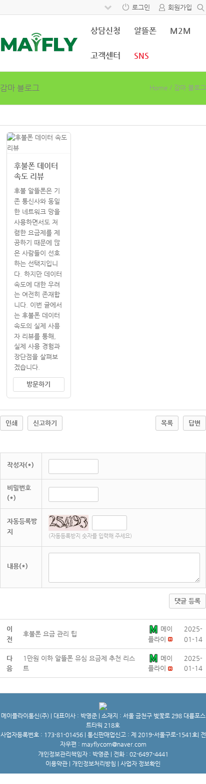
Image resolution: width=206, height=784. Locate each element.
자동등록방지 (22, 526)
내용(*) (17, 566)
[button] (154, 628)
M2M (180, 30)
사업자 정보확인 (140, 763)
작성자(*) (20, 465)
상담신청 (105, 30)
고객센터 (105, 55)
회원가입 (180, 7)
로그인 (141, 7)
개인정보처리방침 (94, 763)
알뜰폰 (145, 30)
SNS (141, 55)
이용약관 (57, 763)
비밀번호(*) (19, 493)
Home (159, 87)
